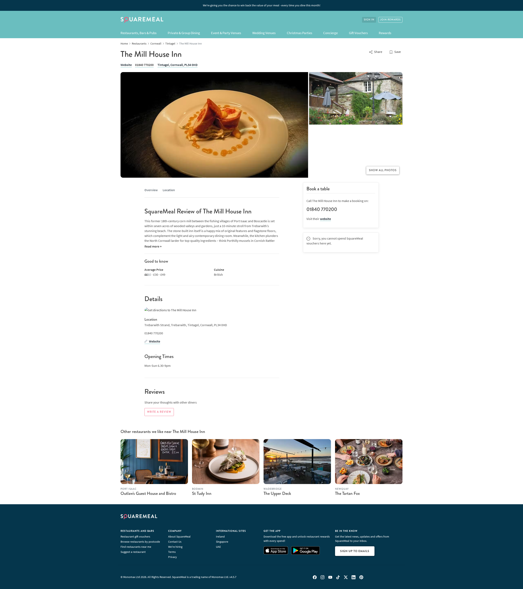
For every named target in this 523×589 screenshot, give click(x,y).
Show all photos (383, 170)
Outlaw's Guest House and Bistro (148, 493)
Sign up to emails (354, 551)
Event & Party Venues (226, 33)
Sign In (369, 19)
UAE (218, 547)
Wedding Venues (264, 33)
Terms (172, 552)
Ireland (220, 536)
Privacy (172, 557)
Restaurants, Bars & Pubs (138, 33)
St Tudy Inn (201, 493)
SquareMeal (142, 20)
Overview (151, 190)
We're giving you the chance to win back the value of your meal (261, 5)
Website (126, 65)
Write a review (159, 412)
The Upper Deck (277, 493)
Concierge (330, 33)
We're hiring (175, 547)
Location (169, 190)
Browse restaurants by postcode (140, 541)
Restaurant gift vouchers (135, 536)
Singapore (222, 541)
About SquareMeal (179, 536)
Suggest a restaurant (133, 552)
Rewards (385, 33)
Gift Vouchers (358, 33)
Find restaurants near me (136, 547)
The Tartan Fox (347, 493)
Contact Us (174, 541)
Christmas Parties (299, 33)
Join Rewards (390, 19)
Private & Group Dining (184, 33)
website (325, 219)
